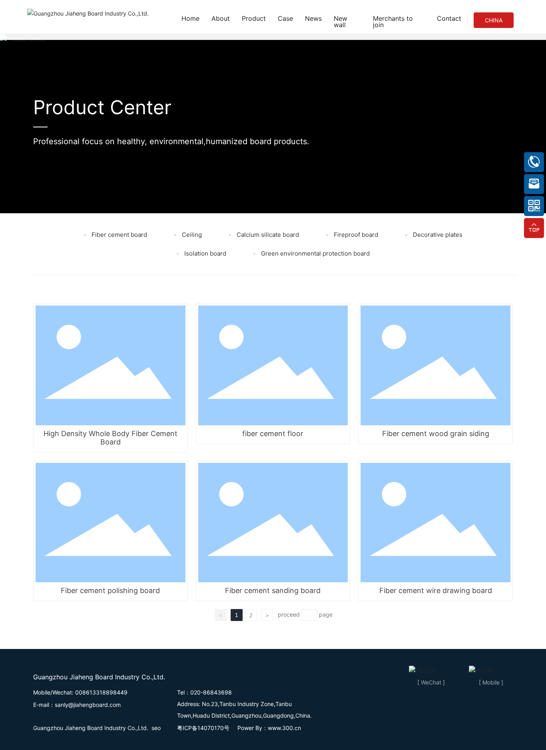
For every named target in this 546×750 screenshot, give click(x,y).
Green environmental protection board (314, 253)
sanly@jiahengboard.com (88, 704)
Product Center (102, 107)
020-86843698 (211, 692)
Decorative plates (436, 234)
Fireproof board (355, 234)
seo (156, 727)
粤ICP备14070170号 (204, 727)
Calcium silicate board (267, 234)
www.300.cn (284, 727)
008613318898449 (101, 692)
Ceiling (191, 234)
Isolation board (204, 253)
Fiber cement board (118, 234)
